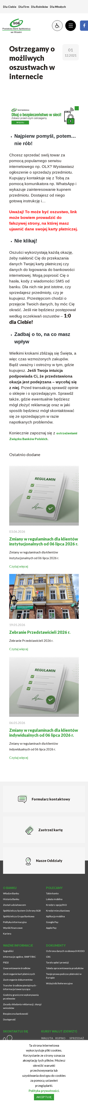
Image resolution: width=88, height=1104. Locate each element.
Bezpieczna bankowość (15, 1013)
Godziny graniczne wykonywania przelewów (21, 996)
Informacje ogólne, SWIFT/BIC (19, 956)
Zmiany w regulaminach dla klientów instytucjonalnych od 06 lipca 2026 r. (43, 541)
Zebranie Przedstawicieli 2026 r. (39, 632)
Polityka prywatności (44, 1091)
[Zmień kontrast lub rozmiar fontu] (57, 25)
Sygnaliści (8, 951)
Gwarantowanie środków (16, 968)
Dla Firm (23, 6)
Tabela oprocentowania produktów (64, 968)
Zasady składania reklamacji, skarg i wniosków (22, 1006)
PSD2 (6, 962)
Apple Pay (51, 927)
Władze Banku (11, 893)
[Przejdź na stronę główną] (14, 25)
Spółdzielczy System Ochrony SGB (22, 910)
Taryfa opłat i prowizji (57, 962)
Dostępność (9, 1019)
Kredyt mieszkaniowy (58, 910)
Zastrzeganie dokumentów (18, 979)
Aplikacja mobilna (55, 916)
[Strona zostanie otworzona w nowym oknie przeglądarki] (84, 25)
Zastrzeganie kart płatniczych (19, 973)
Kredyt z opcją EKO (56, 904)
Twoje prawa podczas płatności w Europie (63, 975)
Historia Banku (11, 899)
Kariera (7, 933)
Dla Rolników (39, 6)
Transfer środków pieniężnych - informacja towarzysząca (20, 987)
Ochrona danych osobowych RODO (65, 951)
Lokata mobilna (54, 899)
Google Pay (52, 922)
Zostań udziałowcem (14, 904)
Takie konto (52, 893)
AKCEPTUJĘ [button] (43, 1097)
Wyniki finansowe (13, 927)
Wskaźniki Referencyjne (59, 983)
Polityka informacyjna (15, 922)
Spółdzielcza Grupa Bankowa (18, 916)
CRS (48, 956)
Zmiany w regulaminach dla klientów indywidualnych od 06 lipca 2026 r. (43, 733)
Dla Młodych (58, 6)
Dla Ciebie (9, 6)
